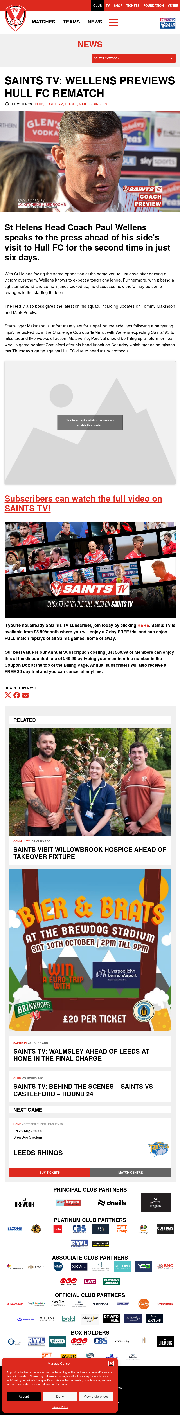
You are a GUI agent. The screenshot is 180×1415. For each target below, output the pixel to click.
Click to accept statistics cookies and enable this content (90, 422)
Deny (60, 1396)
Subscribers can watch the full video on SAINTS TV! (83, 503)
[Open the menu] (113, 23)
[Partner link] (24, 1202)
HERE (143, 625)
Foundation (153, 5)
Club (97, 5)
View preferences (96, 1396)
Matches (43, 21)
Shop (118, 5)
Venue (173, 5)
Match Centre (130, 1172)
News (95, 21)
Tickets (132, 5)
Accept (24, 1396)
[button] (111, 1363)
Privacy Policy (60, 1407)
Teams (71, 21)
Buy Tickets (49, 1172)
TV (108, 5)
